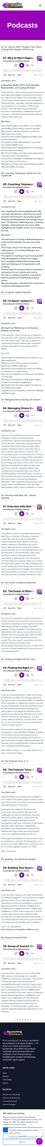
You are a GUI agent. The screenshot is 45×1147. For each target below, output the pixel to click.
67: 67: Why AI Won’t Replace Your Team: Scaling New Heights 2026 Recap (21, 48)
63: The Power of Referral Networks (18, 583)
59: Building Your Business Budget (18, 859)
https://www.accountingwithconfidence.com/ (20, 929)
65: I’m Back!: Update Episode (16, 292)
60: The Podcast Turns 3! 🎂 (15, 761)
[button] (40, 5)
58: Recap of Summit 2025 (14, 937)
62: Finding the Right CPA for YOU (18, 659)
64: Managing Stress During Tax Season (21, 400)
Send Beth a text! (8, 80)
